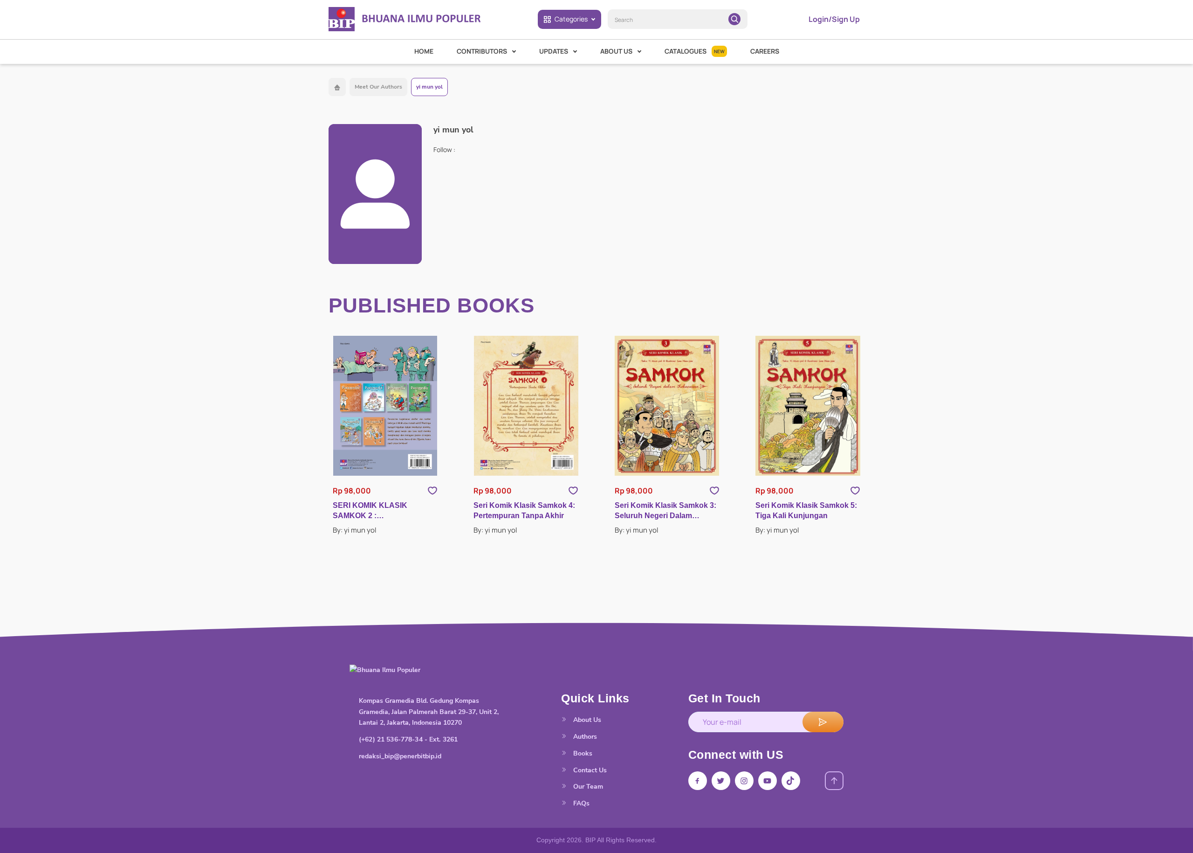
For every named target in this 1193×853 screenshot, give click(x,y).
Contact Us (589, 770)
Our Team (587, 786)
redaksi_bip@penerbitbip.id (400, 756)
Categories (571, 18)
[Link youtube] (767, 780)
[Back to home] (337, 87)
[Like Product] (432, 490)
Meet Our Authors (378, 86)
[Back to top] (834, 780)
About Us (586, 719)
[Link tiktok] (791, 780)
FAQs (580, 803)
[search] (734, 19)
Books (581, 753)
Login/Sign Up (834, 19)
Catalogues (695, 51)
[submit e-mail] (822, 722)
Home (423, 51)
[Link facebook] (697, 780)
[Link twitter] (721, 780)
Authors (584, 736)
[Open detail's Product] (385, 406)
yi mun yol (429, 86)
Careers (764, 51)
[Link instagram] (744, 780)
